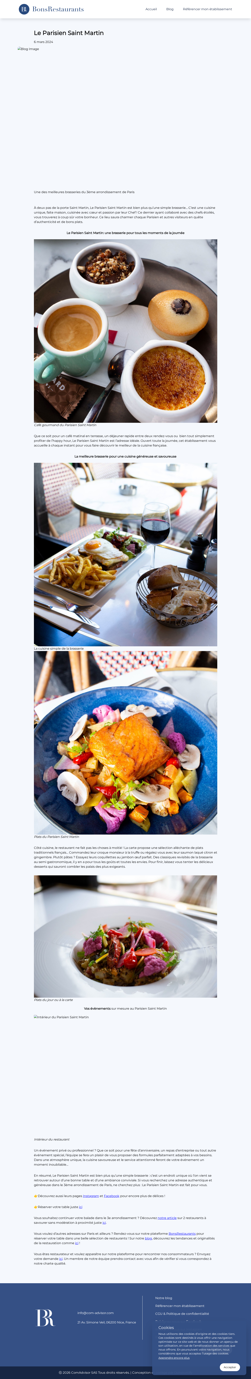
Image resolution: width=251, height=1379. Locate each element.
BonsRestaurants (182, 1234)
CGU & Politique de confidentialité (182, 1314)
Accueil (151, 9)
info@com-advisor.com (95, 1313)
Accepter (230, 1367)
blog (148, 1238)
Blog (170, 9)
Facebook (111, 1196)
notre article (167, 1218)
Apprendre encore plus (174, 1358)
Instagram (91, 1196)
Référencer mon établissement (207, 9)
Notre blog (163, 1298)
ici (80, 1207)
